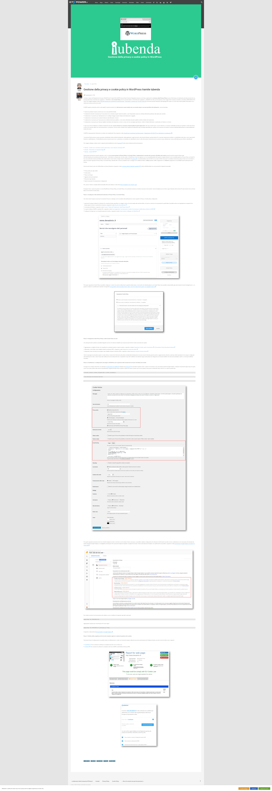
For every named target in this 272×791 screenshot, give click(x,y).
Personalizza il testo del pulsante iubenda (164, 347)
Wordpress (112, 760)
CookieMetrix (87, 644)
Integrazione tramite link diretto (130, 349)
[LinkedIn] (160, 2)
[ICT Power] (78, 2)
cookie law (87, 760)
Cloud (111, 2)
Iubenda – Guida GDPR (89, 151)
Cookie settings (243, 788)
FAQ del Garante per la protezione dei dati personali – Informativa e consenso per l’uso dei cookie (123, 101)
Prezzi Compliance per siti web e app (128, 184)
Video (137, 2)
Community (148, 2)
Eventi (142, 2)
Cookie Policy (115, 781)
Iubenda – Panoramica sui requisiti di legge (94, 149)
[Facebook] (154, 2)
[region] (136, 788)
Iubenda (119, 143)
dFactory (127, 366)
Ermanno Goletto (79, 90)
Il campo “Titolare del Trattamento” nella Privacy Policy (116, 207)
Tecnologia (117, 2)
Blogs (101, 2)
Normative (131, 2)
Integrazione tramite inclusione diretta (138, 351)
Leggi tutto (46, 788)
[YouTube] (164, 2)
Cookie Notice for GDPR (111, 366)
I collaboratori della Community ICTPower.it (82, 781)
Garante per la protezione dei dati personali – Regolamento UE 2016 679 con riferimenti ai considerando (147, 133)
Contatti (97, 781)
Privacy (106, 760)
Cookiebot (86, 646)
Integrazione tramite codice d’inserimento (143, 347)
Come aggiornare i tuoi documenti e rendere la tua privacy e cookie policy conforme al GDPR (133, 209)
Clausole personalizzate (120, 205)
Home (96, 2)
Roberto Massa (79, 100)
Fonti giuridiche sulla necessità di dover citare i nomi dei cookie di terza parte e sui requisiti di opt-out (132, 286)
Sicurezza (124, 2)
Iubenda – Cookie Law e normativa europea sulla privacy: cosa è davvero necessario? (103, 147)
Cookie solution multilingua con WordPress (129, 211)
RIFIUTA (254, 788)
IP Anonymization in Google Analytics (103, 631)
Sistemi (106, 2)
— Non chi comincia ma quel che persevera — (133, 781)
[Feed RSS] (167, 2)
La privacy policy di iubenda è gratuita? (130, 166)
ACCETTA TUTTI (264, 788)
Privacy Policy (105, 781)
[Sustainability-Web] (170, 2)
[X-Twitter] (157, 2)
